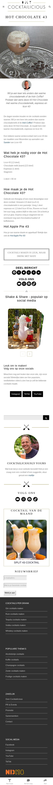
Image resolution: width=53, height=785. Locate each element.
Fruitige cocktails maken (16, 676)
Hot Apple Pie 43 (17, 236)
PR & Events (11, 705)
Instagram (15, 394)
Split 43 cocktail (26, 562)
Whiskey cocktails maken (17, 631)
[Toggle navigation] (3, 7)
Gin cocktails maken (14, 608)
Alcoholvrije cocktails (15, 654)
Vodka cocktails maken (16, 625)
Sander (7, 142)
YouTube (38, 394)
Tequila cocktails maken (16, 620)
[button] (49, 6)
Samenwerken (12, 716)
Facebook (10, 745)
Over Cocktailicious (14, 699)
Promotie (9, 710)
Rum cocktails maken (15, 614)
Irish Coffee (27, 123)
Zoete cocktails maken (15, 671)
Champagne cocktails (15, 665)
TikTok (27, 394)
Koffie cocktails (12, 660)
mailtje (31, 475)
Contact (9, 722)
